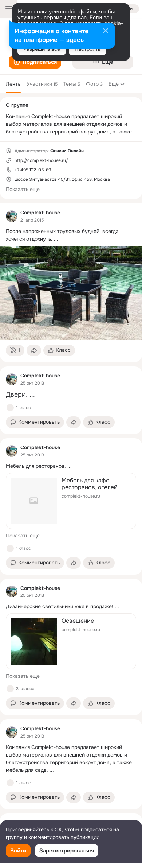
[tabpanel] (71, 506)
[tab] (13, 84)
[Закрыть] (105, 31)
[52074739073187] (11, 216)
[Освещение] (71, 641)
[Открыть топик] (71, 235)
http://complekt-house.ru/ (41, 160)
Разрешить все (41, 49)
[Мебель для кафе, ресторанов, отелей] (71, 501)
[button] (35, 62)
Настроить (87, 49)
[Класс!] (10, 407)
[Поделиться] (34, 350)
